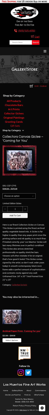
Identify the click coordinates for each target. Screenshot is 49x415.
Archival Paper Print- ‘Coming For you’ (21, 331)
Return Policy (18, 406)
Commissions (40, 390)
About (29, 390)
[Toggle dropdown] (23, 130)
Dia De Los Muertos (13, 395)
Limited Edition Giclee (12, 203)
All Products (14, 101)
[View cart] (32, 36)
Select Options (12, 340)
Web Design (23, 410)
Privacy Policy (30, 406)
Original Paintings (14, 117)
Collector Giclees (14, 113)
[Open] (44, 51)
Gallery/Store (17, 390)
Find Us (27, 395)
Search (36, 42)
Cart (37, 37)
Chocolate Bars (14, 105)
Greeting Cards (14, 121)
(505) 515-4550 (27, 402)
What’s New (39, 395)
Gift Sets (15, 125)
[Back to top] (42, 408)
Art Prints (14, 109)
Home (5, 390)
